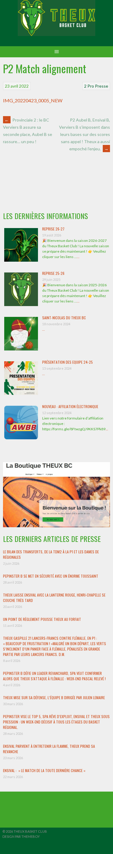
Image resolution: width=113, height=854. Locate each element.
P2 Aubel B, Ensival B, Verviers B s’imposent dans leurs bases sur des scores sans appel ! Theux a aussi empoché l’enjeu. (84, 134)
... (78, 256)
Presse (101, 86)
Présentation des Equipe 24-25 (67, 362)
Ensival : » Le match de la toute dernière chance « (44, 770)
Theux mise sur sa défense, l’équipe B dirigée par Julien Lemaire (54, 697)
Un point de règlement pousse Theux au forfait (42, 619)
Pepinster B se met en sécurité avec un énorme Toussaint (50, 576)
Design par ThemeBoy (21, 836)
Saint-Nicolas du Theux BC (64, 317)
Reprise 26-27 (53, 228)
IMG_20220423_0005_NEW (32, 100)
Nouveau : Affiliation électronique (70, 406)
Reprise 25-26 (53, 273)
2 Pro (89, 86)
